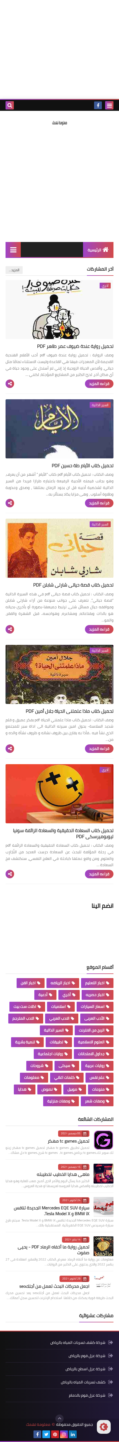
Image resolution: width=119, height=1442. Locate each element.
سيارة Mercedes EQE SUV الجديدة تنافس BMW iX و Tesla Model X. (51, 1211)
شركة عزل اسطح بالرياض (85, 1368)
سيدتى (64, 1065)
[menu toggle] (109, 105)
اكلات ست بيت (25, 1006)
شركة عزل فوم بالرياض (87, 1355)
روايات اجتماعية (50, 1053)
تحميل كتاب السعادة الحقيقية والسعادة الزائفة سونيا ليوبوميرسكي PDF (63, 833)
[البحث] (10, 105)
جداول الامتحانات (91, 1053)
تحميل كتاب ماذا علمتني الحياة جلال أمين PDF (69, 711)
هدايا (22, 1089)
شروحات (37, 1065)
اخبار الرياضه (60, 982)
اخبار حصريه (95, 994)
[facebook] (98, 105)
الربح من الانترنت (92, 1030)
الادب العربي (59, 1018)
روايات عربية (95, 1065)
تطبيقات (56, 1041)
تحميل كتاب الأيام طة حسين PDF (82, 465)
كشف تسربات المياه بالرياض (83, 1382)
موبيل (72, 1089)
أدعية (43, 994)
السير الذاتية (54, 1030)
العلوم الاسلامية (91, 1041)
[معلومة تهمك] (59, 122)
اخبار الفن (28, 982)
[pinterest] (55, 1434)
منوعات (98, 1089)
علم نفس (97, 1077)
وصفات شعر (95, 1101)
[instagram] (64, 1434)
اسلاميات (58, 1006)
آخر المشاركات (100, 269)
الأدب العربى (94, 1018)
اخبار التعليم (95, 982)
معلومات (31, 1077)
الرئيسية (94, 250)
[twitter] (46, 1434)
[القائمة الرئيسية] (13, 249)
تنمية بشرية (25, 1041)
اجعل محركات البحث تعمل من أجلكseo (54, 1286)
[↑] (59, 1419)
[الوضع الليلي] (104, 1427)
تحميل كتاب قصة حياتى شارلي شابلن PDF (73, 584)
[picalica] (82, 1434)
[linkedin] (73, 1434)
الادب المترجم (23, 1018)
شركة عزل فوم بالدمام (87, 1395)
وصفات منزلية (58, 1101)
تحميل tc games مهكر (68, 1141)
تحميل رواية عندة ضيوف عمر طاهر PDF (75, 346)
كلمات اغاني (64, 1077)
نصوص (47, 1089)
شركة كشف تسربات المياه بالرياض (77, 1343)
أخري (67, 994)
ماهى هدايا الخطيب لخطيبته (63, 1174)
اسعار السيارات (93, 1006)
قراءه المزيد (99, 383)
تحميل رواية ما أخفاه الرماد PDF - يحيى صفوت (53, 1250)
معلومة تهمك (38, 1424)
